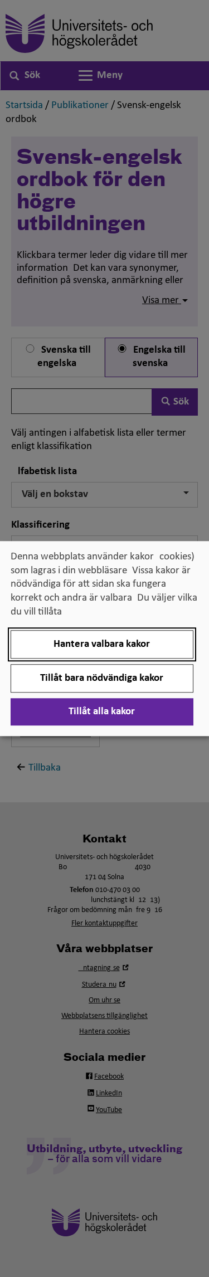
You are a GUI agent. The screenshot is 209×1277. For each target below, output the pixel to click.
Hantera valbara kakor (102, 644)
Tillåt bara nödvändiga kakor (101, 678)
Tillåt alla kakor (102, 711)
